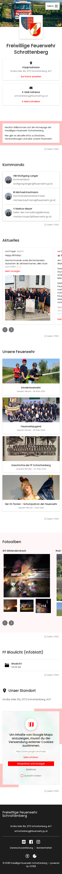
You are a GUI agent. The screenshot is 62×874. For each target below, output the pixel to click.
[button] (31, 27)
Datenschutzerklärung (21, 847)
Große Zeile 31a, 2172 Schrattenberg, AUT (31, 826)
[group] (31, 286)
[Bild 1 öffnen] (27, 576)
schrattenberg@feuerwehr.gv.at (31, 831)
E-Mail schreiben (31, 101)
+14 (43, 605)
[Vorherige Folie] (5, 329)
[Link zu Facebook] (31, 842)
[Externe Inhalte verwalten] (34, 856)
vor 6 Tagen (10, 251)
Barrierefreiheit (44, 847)
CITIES (32, 866)
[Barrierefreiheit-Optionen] (27, 856)
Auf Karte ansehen (31, 76)
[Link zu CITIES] (24, 842)
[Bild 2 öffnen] (10, 606)
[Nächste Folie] (11, 329)
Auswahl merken (32, 775)
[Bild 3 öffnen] (26, 606)
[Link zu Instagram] (38, 842)
